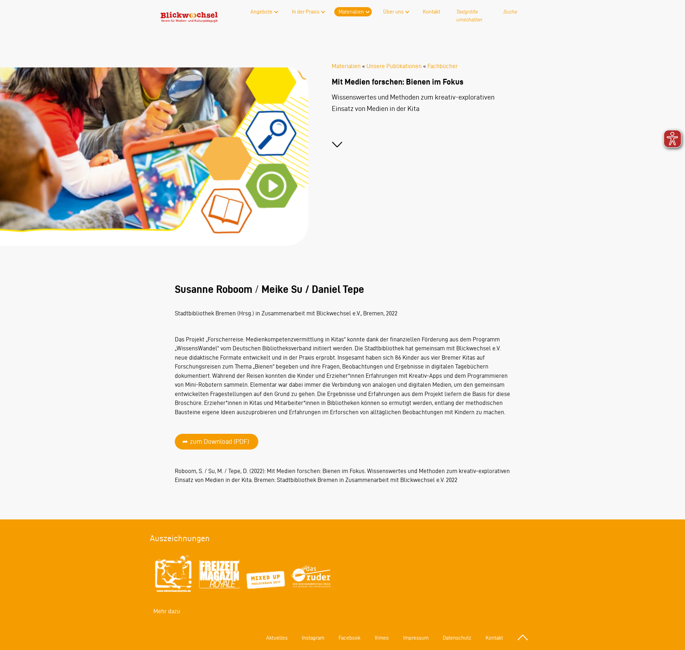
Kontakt (431, 12)
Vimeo (382, 638)
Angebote (261, 12)
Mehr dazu (166, 611)
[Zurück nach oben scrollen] (522, 637)
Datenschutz (457, 638)
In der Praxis (305, 12)
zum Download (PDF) (219, 441)
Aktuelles (277, 638)
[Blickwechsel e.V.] (189, 20)
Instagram (313, 638)
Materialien (351, 12)
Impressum (415, 638)
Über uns (393, 12)
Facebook (349, 638)
